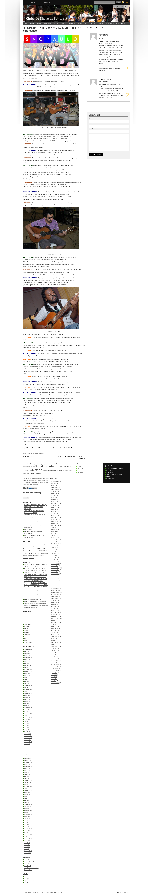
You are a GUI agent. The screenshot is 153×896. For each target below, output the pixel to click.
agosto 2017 (27, 673)
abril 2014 (26, 752)
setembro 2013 (28, 766)
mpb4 (56, 470)
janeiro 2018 (27, 665)
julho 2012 (27, 794)
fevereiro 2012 (28, 804)
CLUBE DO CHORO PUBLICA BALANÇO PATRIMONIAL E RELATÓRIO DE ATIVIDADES (35, 507)
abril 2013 (26, 776)
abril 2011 (26, 824)
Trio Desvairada (29, 456)
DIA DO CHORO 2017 (36, 599)
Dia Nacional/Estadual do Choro (49, 466)
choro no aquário (49, 464)
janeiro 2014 (27, 758)
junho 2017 (27, 677)
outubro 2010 (27, 837)
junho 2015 (27, 724)
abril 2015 (26, 728)
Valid (81, 468)
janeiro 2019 (27, 653)
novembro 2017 (28, 669)
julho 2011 (27, 818)
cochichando (26, 466)
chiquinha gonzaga (40, 464)
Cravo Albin (27, 864)
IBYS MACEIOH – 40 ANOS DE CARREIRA (36, 521)
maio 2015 (27, 726)
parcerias (60, 470)
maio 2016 (27, 701)
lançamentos (52, 470)
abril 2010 (26, 849)
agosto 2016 (27, 695)
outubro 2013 (27, 764)
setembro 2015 (28, 717)
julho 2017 (27, 675)
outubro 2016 (27, 691)
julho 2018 (27, 661)
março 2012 (27, 802)
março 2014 (27, 754)
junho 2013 (27, 772)
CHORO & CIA (28, 529)
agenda (26, 23)
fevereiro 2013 (28, 780)
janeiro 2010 (27, 853)
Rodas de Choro (109, 23)
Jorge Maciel (45, 470)
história (37, 469)
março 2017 (27, 683)
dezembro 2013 (28, 760)
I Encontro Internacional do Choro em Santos (36, 523)
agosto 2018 (27, 659)
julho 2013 (27, 770)
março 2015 (27, 730)
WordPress (80, 472)
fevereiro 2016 (28, 707)
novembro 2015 (28, 713)
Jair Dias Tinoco (103, 34)
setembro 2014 (28, 742)
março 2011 (27, 826)
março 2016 (27, 705)
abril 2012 (26, 800)
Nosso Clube (64, 23)
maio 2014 (27, 750)
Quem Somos (35, 3)
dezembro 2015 (28, 711)
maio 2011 (27, 822)
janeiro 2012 (27, 806)
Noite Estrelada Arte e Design (31, 868)
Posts (26, 879)
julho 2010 (27, 843)
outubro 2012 (27, 788)
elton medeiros (67, 466)
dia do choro (47, 23)
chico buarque (32, 464)
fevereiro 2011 (28, 829)
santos (117, 23)
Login (25, 876)
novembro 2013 (28, 762)
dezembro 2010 (28, 833)
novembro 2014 (28, 738)
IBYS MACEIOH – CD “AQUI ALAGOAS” (35, 519)
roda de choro (26, 473)
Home (27, 3)
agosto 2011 (27, 816)
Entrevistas (46, 3)
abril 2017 (26, 681)
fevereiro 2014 (28, 756)
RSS (126, 2)
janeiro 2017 (27, 687)
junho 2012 (27, 796)
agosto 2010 (27, 841)
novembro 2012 (28, 786)
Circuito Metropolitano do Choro (32, 862)
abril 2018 (26, 663)
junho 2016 (27, 699)
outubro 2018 (27, 655)
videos (123, 23)
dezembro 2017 (28, 667)
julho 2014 (27, 746)
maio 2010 (27, 847)
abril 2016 (26, 703)
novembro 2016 (28, 689)
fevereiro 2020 (28, 649)
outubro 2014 (27, 740)
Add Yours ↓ (100, 27)
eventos (26, 470)
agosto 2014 (27, 744)
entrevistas (55, 23)
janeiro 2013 (27, 782)
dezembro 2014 (28, 736)
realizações (100, 23)
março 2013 (27, 778)
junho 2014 (27, 748)
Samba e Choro (28, 870)
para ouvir (79, 23)
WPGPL (128, 892)
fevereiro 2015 (28, 732)
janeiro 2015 (27, 734)
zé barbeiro (38, 473)
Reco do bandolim (104, 79)
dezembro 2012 (28, 784)
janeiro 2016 (27, 709)
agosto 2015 (27, 720)
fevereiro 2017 (28, 685)
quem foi (93, 23)
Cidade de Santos (28, 860)
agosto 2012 (27, 792)
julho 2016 (27, 697)
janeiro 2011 (27, 831)
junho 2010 (27, 845)
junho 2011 (27, 820)
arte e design (26, 464)
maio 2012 (27, 798)
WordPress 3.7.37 (58, 892)
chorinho (32, 23)
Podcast (86, 23)
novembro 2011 (28, 810)
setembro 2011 (28, 814)
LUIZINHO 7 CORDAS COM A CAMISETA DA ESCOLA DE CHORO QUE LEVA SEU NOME (36, 605)
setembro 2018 (28, 657)
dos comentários (29, 881)
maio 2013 (27, 774)
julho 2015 (27, 722)
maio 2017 (27, 679)
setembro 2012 (28, 790)
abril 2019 (26, 651)
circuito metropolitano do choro (61, 464)
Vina (118, 892)
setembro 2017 (28, 671)
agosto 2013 (27, 768)
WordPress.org (28, 883)
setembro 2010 (28, 839)
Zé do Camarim (28, 27)
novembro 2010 (28, 835)
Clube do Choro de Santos (45, 19)
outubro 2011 (27, 812)
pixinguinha (66, 470)
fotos (30, 470)
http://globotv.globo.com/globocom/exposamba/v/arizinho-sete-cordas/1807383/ (47, 448)
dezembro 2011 (28, 808)
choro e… (39, 23)
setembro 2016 (28, 693)
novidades (72, 23)
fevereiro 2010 (28, 851)
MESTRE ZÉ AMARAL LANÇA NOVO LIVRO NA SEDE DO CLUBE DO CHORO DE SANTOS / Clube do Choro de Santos (35, 575)
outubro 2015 (27, 715)
